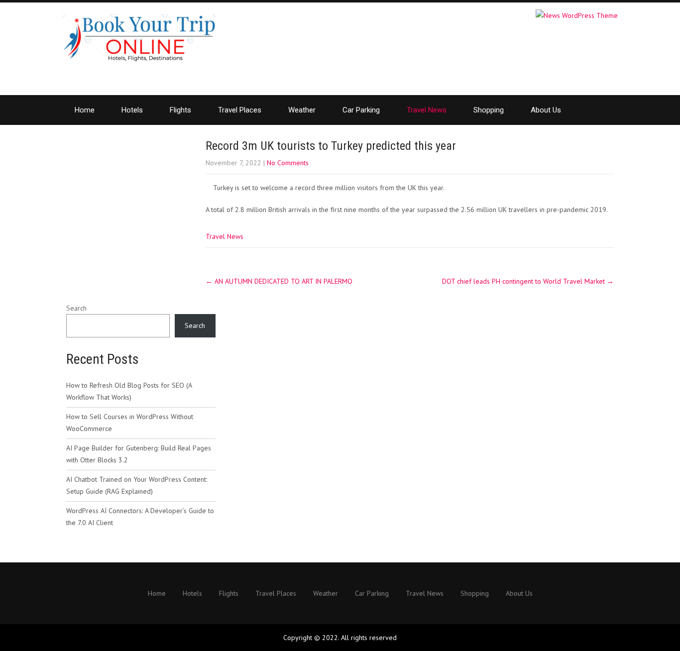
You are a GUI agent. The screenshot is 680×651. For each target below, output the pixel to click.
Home (85, 110)
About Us (546, 110)
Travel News (427, 110)
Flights (180, 110)
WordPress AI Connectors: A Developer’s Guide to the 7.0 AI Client (140, 516)
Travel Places (239, 110)
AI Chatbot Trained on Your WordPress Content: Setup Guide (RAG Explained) (136, 485)
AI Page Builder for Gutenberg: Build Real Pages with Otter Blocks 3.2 (138, 453)
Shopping (488, 110)
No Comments (288, 162)
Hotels (132, 110)
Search (76, 308)
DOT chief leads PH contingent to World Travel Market (528, 281)
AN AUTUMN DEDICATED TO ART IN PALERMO (279, 281)
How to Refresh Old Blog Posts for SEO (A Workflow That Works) (129, 391)
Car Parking (361, 110)
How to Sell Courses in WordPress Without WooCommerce (129, 422)
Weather (302, 110)
